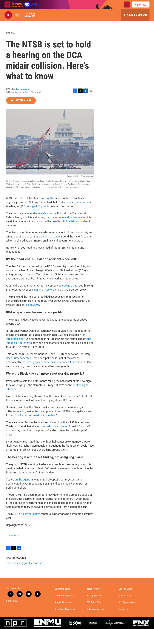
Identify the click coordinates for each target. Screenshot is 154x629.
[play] (8, 15)
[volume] (17, 15)
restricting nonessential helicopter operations (49, 362)
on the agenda (23, 479)
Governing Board (62, 589)
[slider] (22, 15)
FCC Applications (95, 595)
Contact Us (124, 609)
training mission (43, 289)
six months (47, 198)
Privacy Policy (125, 595)
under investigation (41, 213)
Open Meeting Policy (64, 595)
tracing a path (70, 285)
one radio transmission (54, 426)
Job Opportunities (127, 602)
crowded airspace (49, 236)
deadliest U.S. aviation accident (70, 221)
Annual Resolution (63, 602)
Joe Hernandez (23, 89)
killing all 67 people (38, 206)
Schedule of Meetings (65, 609)
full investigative (30, 513)
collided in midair (76, 202)
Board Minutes (93, 589)
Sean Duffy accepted (18, 358)
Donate (141, 4)
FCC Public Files (94, 602)
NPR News (11, 33)
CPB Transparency (95, 609)
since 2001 (32, 304)
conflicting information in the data (35, 415)
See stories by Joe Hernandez (24, 563)
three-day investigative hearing (68, 217)
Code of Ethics (125, 589)
